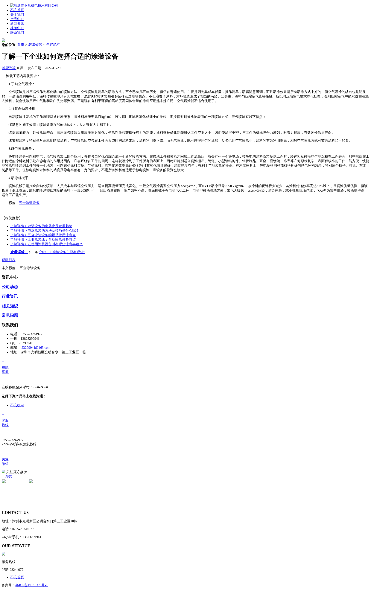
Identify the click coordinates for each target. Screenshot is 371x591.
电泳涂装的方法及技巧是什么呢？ (44, 230)
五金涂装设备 (29, 203)
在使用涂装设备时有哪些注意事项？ (46, 244)
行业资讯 (10, 296)
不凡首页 (17, 10)
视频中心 (17, 28)
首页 (21, 45)
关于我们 (17, 14)
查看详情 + (19, 252)
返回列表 (9, 68)
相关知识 (10, 306)
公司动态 (52, 45)
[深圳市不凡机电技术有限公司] (34, 5)
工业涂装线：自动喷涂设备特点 (43, 239)
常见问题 (10, 315)
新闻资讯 (17, 23)
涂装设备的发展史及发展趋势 (41, 226)
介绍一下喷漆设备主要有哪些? (62, 252)
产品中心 (17, 19)
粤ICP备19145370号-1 (31, 585)
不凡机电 (17, 405)
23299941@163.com (35, 347)
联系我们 (17, 32)
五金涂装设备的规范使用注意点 (43, 235)
